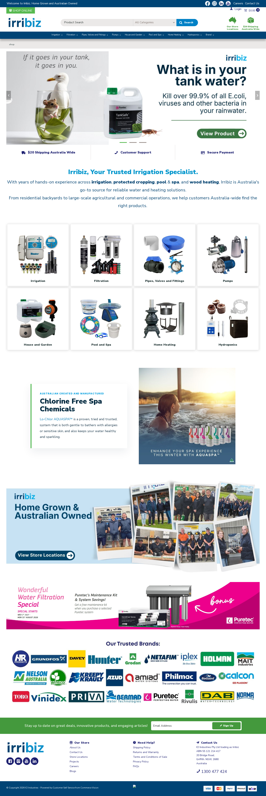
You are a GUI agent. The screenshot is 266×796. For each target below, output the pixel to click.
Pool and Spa (155, 34)
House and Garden (133, 34)
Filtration (71, 34)
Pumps (115, 34)
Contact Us (252, 3)
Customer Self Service (64, 787)
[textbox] (96, 22)
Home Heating (174, 34)
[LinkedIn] (34, 761)
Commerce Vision (89, 787)
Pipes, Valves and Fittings (93, 34)
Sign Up (228, 725)
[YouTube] (26, 761)
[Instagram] (18, 761)
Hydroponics (193, 34)
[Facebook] (10, 761)
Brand (209, 34)
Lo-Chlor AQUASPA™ (56, 419)
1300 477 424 (214, 771)
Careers (238, 3)
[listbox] (154, 22)
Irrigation (56, 34)
